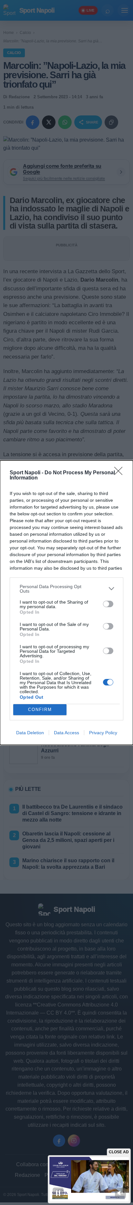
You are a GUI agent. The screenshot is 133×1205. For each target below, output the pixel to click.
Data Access (66, 732)
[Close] (120, 473)
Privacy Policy (103, 732)
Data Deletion (30, 732)
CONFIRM (40, 709)
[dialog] (66, 602)
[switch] (108, 604)
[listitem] (66, 588)
